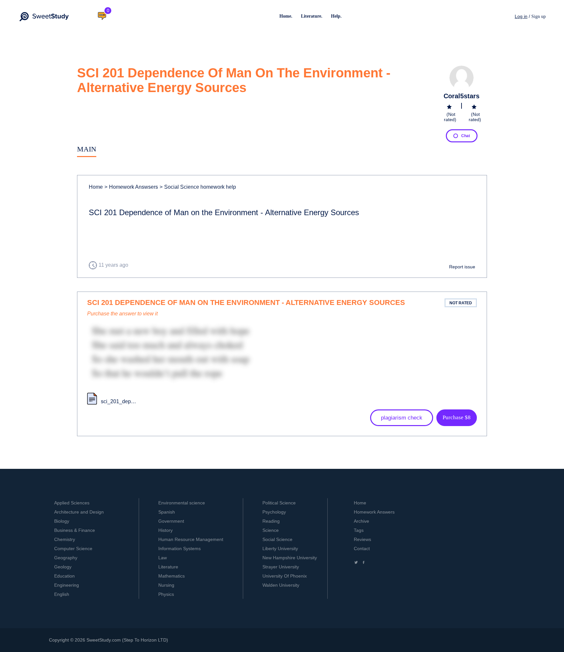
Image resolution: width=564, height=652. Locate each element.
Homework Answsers (131, 187)
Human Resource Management (190, 539)
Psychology (274, 512)
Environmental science (181, 502)
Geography (65, 557)
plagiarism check (401, 418)
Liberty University (280, 548)
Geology (62, 566)
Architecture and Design (79, 512)
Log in (521, 16)
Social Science (277, 539)
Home (96, 187)
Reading (271, 521)
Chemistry (64, 539)
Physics (166, 594)
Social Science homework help (198, 187)
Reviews (362, 539)
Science (270, 530)
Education (64, 576)
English (61, 594)
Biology (61, 521)
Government (171, 521)
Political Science (279, 502)
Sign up (538, 16)
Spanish (166, 512)
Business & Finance (74, 530)
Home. (285, 16)
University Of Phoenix (284, 576)
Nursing (166, 585)
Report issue (462, 266)
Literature (168, 566)
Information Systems (179, 548)
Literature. (311, 16)
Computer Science (73, 548)
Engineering (66, 585)
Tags (359, 530)
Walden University (280, 585)
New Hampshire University (289, 557)
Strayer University (280, 566)
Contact (362, 548)
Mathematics (171, 576)
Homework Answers (374, 512)
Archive (361, 521)
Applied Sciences (71, 502)
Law (162, 557)
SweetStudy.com (103, 640)
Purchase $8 (457, 417)
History (165, 530)
